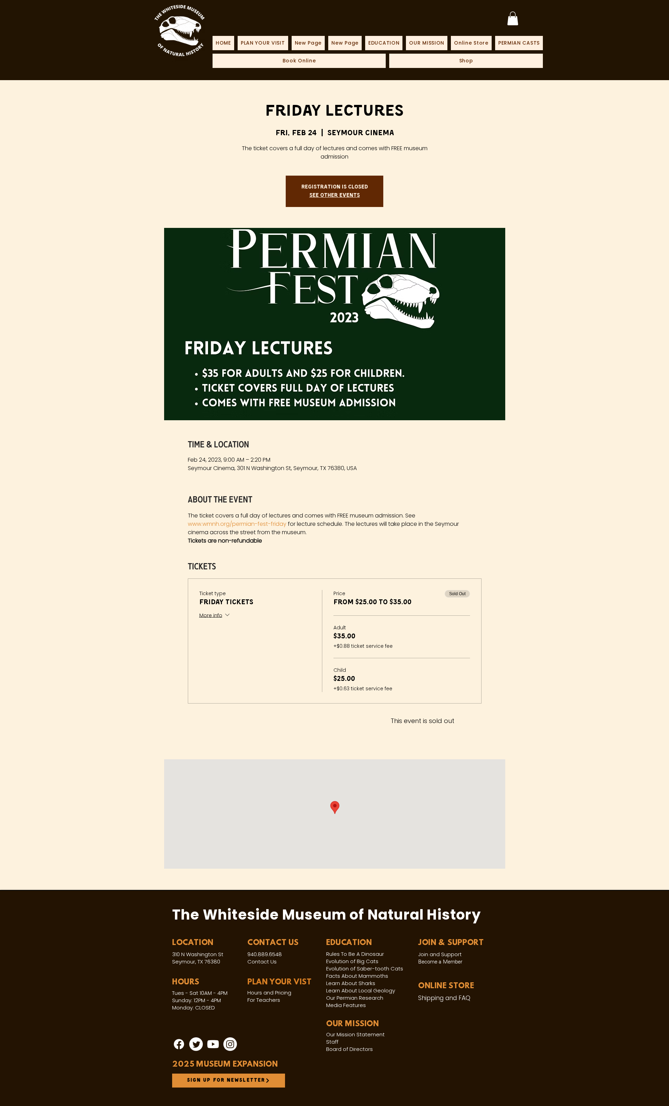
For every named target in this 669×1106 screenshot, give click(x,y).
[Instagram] (230, 1044)
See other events (334, 195)
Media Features (346, 1005)
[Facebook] (179, 1044)
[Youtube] (213, 1044)
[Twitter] (196, 1044)
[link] (512, 18)
